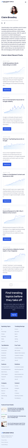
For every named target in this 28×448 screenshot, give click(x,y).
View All (2, 341)
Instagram (17, 388)
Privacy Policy (4, 440)
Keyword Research (19, 357)
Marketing (3, 336)
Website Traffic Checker (20, 353)
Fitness (2, 334)
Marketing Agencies (19, 369)
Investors (17, 371)
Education (17, 331)
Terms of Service (4, 442)
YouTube (16, 385)
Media (2, 339)
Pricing (2, 385)
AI (1, 329)
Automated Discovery (6, 369)
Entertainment (4, 348)
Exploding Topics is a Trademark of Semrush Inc (7, 436)
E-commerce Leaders (19, 367)
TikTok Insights (4, 374)
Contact (3, 393)
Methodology (4, 395)
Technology (3, 331)
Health (16, 336)
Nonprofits (3, 355)
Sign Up (14, 315)
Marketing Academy (19, 395)
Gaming (16, 339)
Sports (16, 334)
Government (4, 350)
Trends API (3, 376)
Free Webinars (18, 398)
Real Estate (3, 357)
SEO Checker (17, 350)
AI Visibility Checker (19, 348)
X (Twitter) (17, 393)
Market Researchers (19, 374)
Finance (16, 329)
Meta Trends (4, 371)
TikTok (16, 390)
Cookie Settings (4, 444)
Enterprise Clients (18, 376)
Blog (2, 398)
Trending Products (5, 367)
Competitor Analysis (19, 355)
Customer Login (4, 388)
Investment (3, 353)
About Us (3, 390)
